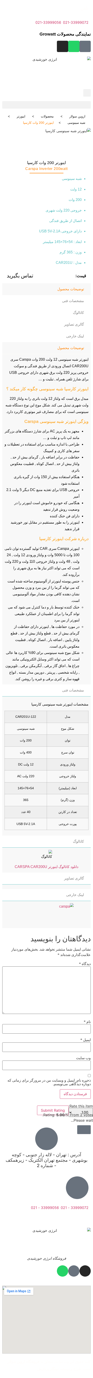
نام (87, 1022)
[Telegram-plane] (85, 46)
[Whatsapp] (73, 46)
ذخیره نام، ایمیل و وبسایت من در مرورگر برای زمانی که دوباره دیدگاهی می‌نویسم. (49, 1082)
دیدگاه (85, 964)
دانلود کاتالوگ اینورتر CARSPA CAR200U (46, 867)
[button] (46, 105)
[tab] (46, 289)
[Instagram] (62, 46)
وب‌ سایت (83, 1058)
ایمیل (85, 1040)
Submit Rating (53, 1110)
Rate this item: (81, 1106)
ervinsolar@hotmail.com (69, 1218)
